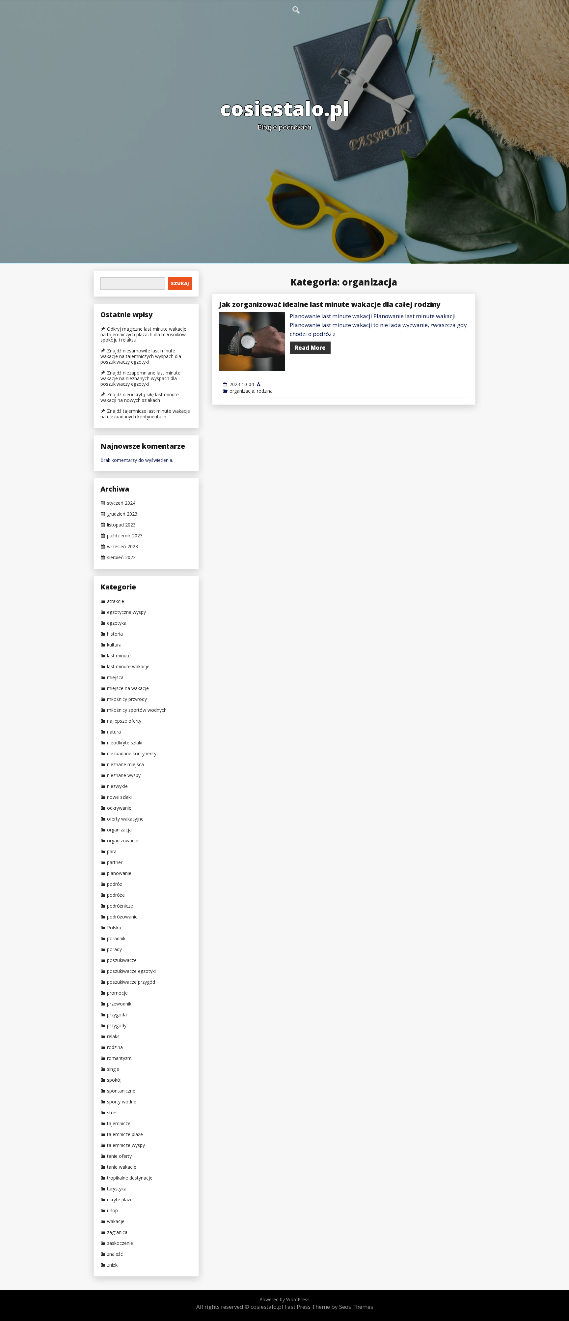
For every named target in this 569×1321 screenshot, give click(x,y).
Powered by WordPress (284, 1299)
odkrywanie (119, 808)
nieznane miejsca (125, 764)
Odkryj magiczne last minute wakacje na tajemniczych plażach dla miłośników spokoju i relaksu (143, 334)
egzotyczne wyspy (126, 612)
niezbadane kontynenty (131, 754)
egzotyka (116, 623)
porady (114, 949)
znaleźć (115, 1254)
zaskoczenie (120, 1243)
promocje (117, 993)
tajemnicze (118, 1123)
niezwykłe (117, 786)
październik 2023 (125, 536)
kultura (114, 645)
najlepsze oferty (124, 721)
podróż (114, 884)
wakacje (115, 1221)
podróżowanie (122, 917)
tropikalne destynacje (129, 1178)
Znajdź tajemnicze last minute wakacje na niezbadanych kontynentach (145, 414)
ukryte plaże (120, 1200)
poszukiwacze (122, 960)
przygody (116, 1026)
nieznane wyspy (124, 775)
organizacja (242, 391)
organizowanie (122, 841)
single (113, 1069)
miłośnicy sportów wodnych (137, 710)
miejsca (115, 677)
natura (114, 732)
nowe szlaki (119, 797)
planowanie (119, 873)
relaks (113, 1036)
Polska (114, 928)
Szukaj (180, 283)
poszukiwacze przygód (131, 982)
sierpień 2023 (121, 557)
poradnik (116, 939)
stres (112, 1113)
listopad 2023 (121, 525)
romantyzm (119, 1058)
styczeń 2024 (121, 503)
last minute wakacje (128, 667)
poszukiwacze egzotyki (131, 971)
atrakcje (115, 601)
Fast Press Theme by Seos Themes (328, 1306)
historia (115, 634)
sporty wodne (121, 1102)
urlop (112, 1211)
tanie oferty (119, 1156)
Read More (310, 347)
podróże (116, 895)
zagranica (117, 1232)
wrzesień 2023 (122, 547)
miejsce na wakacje (128, 688)
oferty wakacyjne (125, 819)
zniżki (113, 1265)
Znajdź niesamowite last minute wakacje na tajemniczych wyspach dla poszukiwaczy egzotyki (140, 356)
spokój (114, 1080)
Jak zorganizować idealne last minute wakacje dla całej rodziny (330, 304)
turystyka (116, 1189)
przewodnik (119, 1004)
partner (114, 862)
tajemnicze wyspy (126, 1145)
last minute (119, 656)
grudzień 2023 (122, 514)
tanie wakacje (121, 1167)
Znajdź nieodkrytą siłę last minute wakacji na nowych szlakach (139, 397)
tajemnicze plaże (125, 1134)
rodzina (265, 391)
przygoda (117, 1015)
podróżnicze (120, 906)
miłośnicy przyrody (127, 699)
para (112, 852)
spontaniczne (121, 1091)
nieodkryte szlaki (124, 743)
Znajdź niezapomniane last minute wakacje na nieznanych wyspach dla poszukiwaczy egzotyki (140, 378)
